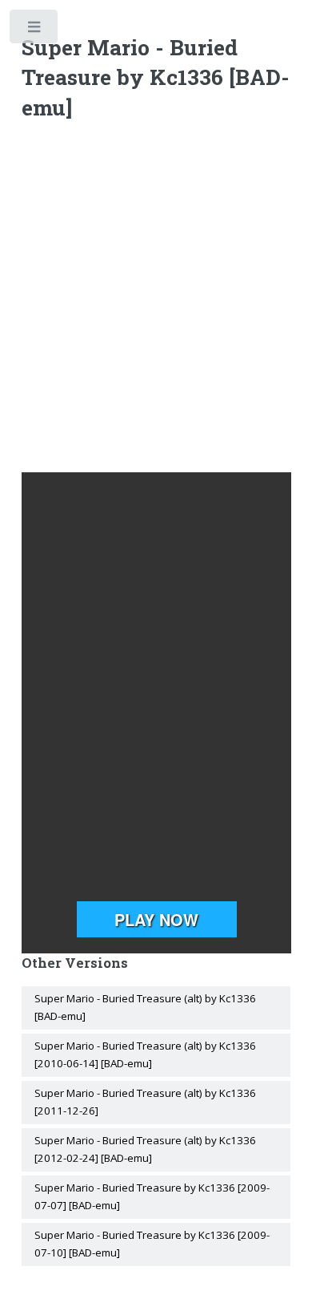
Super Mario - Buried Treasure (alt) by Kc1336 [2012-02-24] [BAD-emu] (145, 1149)
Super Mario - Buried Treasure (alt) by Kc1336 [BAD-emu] (145, 1007)
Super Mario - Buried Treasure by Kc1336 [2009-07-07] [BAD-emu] (152, 1196)
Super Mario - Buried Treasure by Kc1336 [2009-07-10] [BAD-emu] (152, 1244)
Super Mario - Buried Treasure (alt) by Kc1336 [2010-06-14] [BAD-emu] (145, 1054)
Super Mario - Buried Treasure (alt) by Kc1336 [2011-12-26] (145, 1102)
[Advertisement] (156, 300)
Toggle (35, 30)
